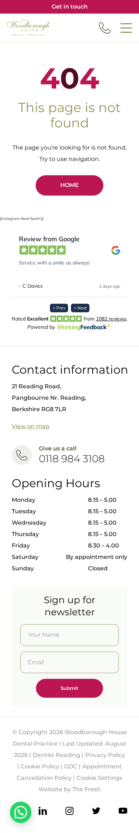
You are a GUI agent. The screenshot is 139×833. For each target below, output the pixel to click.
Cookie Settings (99, 777)
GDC (70, 766)
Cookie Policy (40, 766)
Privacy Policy (105, 755)
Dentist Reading (56, 755)
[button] (20, 812)
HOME (69, 185)
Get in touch (70, 6)
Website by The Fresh (69, 789)
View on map (31, 426)
